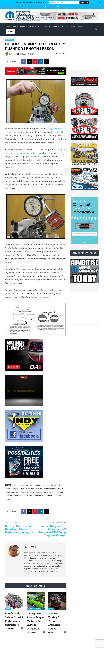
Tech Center (38, 496)
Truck (8, 499)
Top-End (58, 496)
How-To (39, 488)
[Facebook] (45, 6)
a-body (14, 485)
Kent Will (15, 54)
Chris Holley (9, 628)
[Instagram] (50, 6)
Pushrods (17, 496)
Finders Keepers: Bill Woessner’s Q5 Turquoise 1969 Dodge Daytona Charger (52, 530)
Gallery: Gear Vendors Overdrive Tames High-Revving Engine (19, 529)
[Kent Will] (7, 54)
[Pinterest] (35, 61)
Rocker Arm (28, 496)
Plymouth (59, 492)
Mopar (60, 488)
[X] (54, 6)
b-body (38, 485)
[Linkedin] (40, 61)
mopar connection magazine (31, 492)
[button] (95, 29)
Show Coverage (34, 609)
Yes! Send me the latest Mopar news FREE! (31, 2)
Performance (49, 492)
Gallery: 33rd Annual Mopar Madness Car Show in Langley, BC (35, 621)
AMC (31, 485)
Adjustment (24, 485)
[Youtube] (58, 6)
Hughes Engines (50, 488)
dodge (61, 485)
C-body (45, 485)
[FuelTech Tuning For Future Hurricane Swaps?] (57, 601)
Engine (9, 40)
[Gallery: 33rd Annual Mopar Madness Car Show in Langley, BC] (36, 601)
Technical (48, 496)
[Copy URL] (46, 61)
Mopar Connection (12, 492)
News (8, 609)
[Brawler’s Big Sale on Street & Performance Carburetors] (14, 601)
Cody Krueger (32, 632)
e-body (8, 488)
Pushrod (9, 496)
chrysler (53, 485)
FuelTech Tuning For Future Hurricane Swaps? (54, 621)
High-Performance (27, 488)
